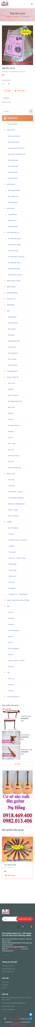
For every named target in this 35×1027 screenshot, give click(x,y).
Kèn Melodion (12, 317)
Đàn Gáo (10, 431)
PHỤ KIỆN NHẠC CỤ (13, 232)
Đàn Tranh (11, 383)
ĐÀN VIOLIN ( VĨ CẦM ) (14, 281)
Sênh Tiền (11, 480)
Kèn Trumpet (12, 359)
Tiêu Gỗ (10, 691)
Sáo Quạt (11, 666)
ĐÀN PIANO (10, 208)
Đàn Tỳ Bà (11, 407)
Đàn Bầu (10, 389)
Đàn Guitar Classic (13, 142)
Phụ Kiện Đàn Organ (14, 244)
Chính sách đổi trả (7, 966)
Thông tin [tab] (6, 98)
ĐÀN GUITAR (11, 130)
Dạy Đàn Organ (13, 202)
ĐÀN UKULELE (11, 287)
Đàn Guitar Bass (13, 166)
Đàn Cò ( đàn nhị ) (13, 395)
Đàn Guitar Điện (13, 160)
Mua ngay (7, 90)
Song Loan (11, 486)
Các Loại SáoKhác (13, 648)
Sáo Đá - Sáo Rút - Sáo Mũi (16, 660)
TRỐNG (9, 522)
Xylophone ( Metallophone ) (16, 504)
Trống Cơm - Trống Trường (16, 558)
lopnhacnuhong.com (14, 949)
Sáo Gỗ (10, 642)
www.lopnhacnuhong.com (17, 1024)
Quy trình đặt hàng (8, 971)
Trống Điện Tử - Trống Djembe (17, 594)
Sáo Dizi (10, 636)
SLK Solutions (17, 1022)
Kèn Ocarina (12, 347)
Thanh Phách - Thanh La (15, 492)
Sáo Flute (11, 618)
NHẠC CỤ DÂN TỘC (13, 377)
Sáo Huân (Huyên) (13, 630)
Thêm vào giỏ (24, 892)
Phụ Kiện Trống (13, 251)
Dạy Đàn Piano (12, 214)
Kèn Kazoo (11, 335)
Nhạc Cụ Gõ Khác (13, 516)
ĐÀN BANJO (10, 305)
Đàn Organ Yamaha (14, 190)
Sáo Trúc (11, 612)
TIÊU (8, 672)
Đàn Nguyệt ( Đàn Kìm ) (15, 401)
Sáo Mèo (11, 624)
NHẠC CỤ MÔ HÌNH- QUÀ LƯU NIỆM (18, 600)
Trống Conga (12, 570)
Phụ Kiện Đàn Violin (14, 269)
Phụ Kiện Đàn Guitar (14, 238)
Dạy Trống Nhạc (13, 528)
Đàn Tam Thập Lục (14, 455)
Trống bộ (11, 534)
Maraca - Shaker (13, 510)
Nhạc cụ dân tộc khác (14, 468)
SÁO (8, 606)
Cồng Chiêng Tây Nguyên (16, 498)
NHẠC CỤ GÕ (11, 474)
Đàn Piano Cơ (12, 220)
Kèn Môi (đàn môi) (13, 341)
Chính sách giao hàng (8, 969)
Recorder (11, 685)
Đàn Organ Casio (13, 196)
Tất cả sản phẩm (12, 124)
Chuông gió (11, 588)
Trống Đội (11, 546)
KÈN (8, 311)
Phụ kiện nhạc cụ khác (15, 275)
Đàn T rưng (11, 443)
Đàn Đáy (10, 419)
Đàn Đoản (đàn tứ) (14, 425)
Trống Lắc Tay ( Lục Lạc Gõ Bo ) (17, 540)
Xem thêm (18, 764)
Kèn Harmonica (13, 323)
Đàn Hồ (10, 437)
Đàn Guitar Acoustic (14, 136)
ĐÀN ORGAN (11, 184)
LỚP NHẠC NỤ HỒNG (12, 1019)
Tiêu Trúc (11, 679)
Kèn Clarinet (12, 329)
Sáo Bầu (10, 654)
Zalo (22, 926)
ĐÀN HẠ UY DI (11, 299)
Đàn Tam (11, 449)
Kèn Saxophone (13, 353)
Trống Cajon (12, 552)
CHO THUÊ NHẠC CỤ (13, 697)
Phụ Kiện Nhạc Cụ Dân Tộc (16, 257)
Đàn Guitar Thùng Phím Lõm (17, 154)
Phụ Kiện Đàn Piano (14, 263)
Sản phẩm (16, 16)
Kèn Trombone (12, 365)
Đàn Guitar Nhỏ (13, 172)
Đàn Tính (11, 462)
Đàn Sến (10, 413)
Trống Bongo (12, 564)
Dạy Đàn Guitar (13, 178)
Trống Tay (11, 582)
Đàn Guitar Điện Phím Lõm (16, 148)
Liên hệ (4, 988)
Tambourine (12, 576)
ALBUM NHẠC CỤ (12, 371)
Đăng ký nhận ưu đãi (24, 919)
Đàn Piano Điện (13, 226)
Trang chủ (8, 16)
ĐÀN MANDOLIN (12, 293)
